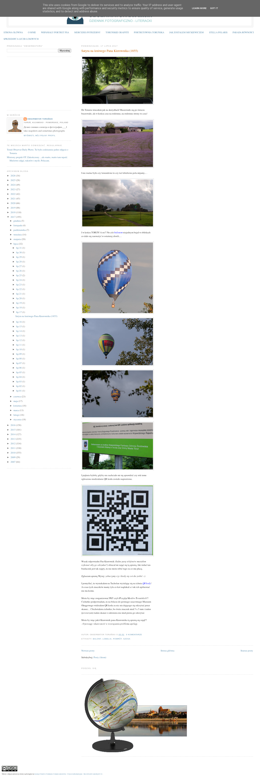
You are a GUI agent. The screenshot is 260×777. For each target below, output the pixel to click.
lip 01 (19, 390)
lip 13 (19, 335)
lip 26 (19, 270)
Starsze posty (247, 650)
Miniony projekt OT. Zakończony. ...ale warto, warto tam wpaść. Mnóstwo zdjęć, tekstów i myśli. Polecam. (37, 159)
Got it (214, 8)
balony (97, 639)
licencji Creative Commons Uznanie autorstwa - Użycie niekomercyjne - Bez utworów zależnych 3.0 (68, 774)
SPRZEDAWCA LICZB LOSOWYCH (21, 38)
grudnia (17, 220)
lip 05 (19, 372)
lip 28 (19, 261)
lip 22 (19, 289)
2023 (13, 189)
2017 (13, 216)
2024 (13, 184)
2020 (13, 203)
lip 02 (19, 386)
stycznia (17, 419)
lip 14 (19, 331)
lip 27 (19, 266)
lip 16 (19, 321)
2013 (13, 438)
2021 (13, 198)
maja (16, 401)
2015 (13, 429)
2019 (13, 207)
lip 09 (19, 353)
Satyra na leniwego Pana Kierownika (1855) (109, 51)
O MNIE (32, 32)
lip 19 (19, 302)
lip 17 (19, 312)
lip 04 (19, 376)
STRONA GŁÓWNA (13, 32)
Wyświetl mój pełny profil (40, 136)
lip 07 (19, 363)
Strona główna (167, 650)
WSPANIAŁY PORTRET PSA (55, 32)
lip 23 (19, 284)
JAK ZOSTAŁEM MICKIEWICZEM (186, 32)
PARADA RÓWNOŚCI (243, 32)
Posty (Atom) (100, 657)
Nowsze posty (88, 650)
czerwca (17, 396)
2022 (13, 193)
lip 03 (19, 381)
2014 (13, 434)
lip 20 (19, 298)
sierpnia (17, 239)
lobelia (107, 639)
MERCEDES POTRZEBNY (87, 32)
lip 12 (19, 340)
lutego (16, 414)
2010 (13, 452)
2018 (13, 212)
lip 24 (19, 279)
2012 (13, 443)
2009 (13, 457)
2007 (13, 461)
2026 (13, 175)
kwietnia (17, 405)
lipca (16, 243)
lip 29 (19, 257)
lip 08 (19, 358)
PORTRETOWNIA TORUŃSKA (149, 32)
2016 (13, 425)
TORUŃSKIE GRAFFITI (117, 32)
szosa (126, 639)
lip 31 (19, 247)
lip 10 (19, 349)
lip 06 (19, 367)
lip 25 (19, 275)
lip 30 (19, 252)
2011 (13, 448)
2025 (13, 180)
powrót (117, 639)
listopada (18, 225)
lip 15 (19, 326)
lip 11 (19, 344)
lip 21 (19, 293)
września (17, 234)
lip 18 (19, 307)
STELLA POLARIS (218, 32)
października (19, 230)
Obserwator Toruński (40, 119)
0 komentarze (134, 635)
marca (16, 410)
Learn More (199, 8)
